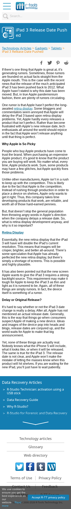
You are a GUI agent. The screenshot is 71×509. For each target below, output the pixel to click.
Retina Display (13, 232)
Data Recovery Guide (22, 400)
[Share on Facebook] (41, 62)
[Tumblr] (41, 467)
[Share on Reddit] (66, 62)
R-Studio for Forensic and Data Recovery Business (37, 415)
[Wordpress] (51, 467)
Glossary (35, 446)
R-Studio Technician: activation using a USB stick (35, 391)
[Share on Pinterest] (57, 62)
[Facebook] (30, 467)
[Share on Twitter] (49, 62)
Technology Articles (16, 48)
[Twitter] (19, 467)
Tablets (56, 48)
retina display (23, 108)
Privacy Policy (50, 478)
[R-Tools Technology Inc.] (26, 6)
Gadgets (41, 48)
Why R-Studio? (17, 406)
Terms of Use (21, 478)
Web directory (35, 455)
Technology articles (35, 438)
